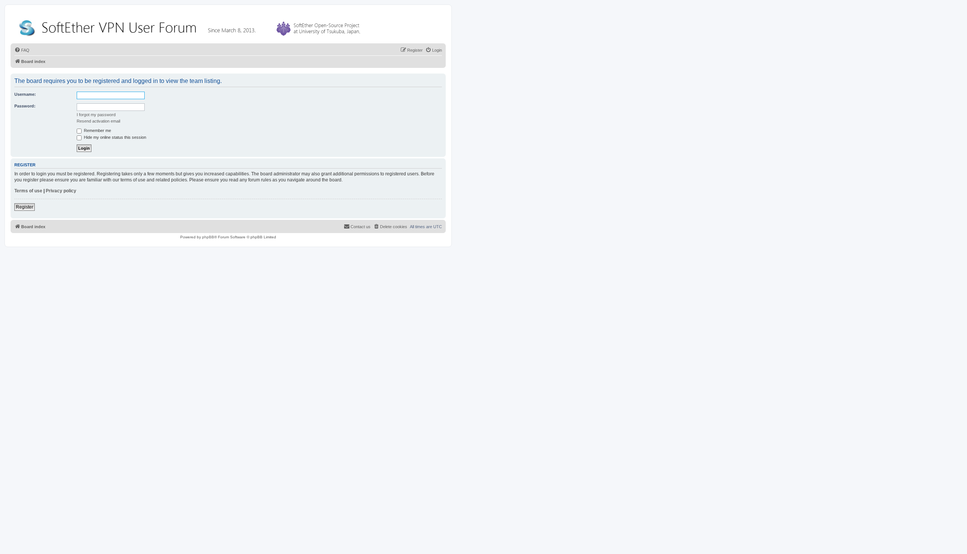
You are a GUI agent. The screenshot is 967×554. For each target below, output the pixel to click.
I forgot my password (96, 114)
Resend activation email (98, 121)
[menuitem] (21, 50)
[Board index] (191, 26)
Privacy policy (61, 190)
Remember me (97, 130)
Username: (25, 94)
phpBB (208, 237)
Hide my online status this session (114, 137)
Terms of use (28, 190)
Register (24, 207)
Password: (25, 106)
